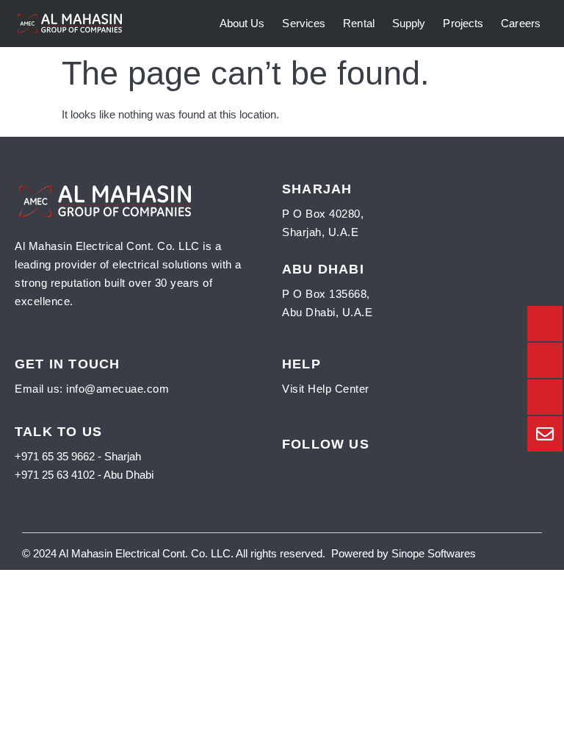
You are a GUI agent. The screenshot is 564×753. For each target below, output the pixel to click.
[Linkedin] (358, 466)
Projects (463, 23)
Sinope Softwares (432, 553)
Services (303, 23)
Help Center (338, 388)
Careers (520, 23)
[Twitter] (312, 466)
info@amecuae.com (117, 388)
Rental (359, 23)
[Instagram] (335, 466)
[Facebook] (288, 466)
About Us (242, 23)
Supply (409, 23)
